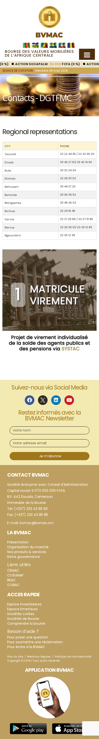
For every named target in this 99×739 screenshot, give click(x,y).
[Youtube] (69, 400)
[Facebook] (29, 400)
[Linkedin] (56, 400)
